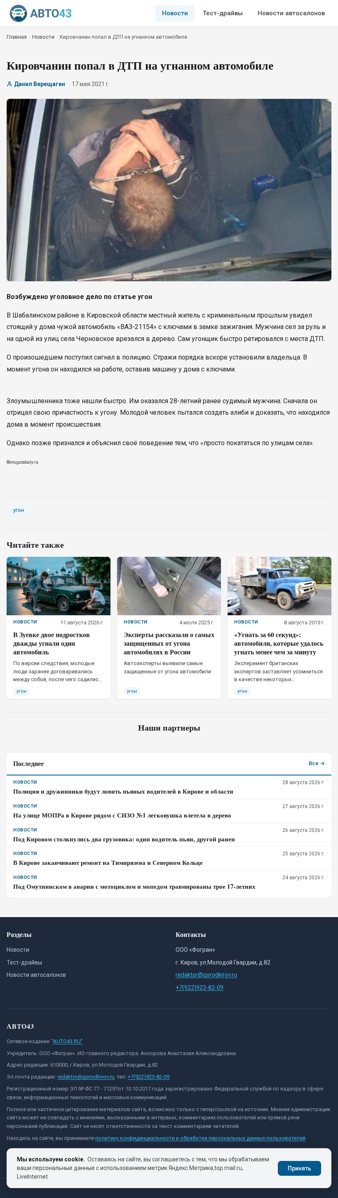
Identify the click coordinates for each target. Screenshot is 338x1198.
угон (18, 510)
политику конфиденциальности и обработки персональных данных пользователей (200, 1138)
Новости (175, 13)
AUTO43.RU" (68, 1041)
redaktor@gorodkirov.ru (206, 974)
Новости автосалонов (291, 13)
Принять (299, 1168)
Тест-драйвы (223, 13)
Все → (317, 763)
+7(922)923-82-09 (199, 987)
